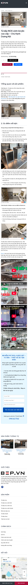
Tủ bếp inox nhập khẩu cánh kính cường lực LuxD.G (21, 450)
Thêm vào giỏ (13, 60)
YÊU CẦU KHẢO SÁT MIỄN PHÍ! (13, 410)
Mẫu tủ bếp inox (8, 10)
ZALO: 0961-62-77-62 (7, 583)
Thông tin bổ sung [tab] (5, 76)
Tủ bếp (2, 10)
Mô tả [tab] (2, 74)
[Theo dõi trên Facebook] (2, 487)
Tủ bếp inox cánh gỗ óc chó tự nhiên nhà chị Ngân (7, 451)
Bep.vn (2, 253)
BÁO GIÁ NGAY (21, 583)
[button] (26, 2)
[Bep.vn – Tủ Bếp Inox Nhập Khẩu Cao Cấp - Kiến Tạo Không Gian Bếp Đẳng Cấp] (4, 3)
